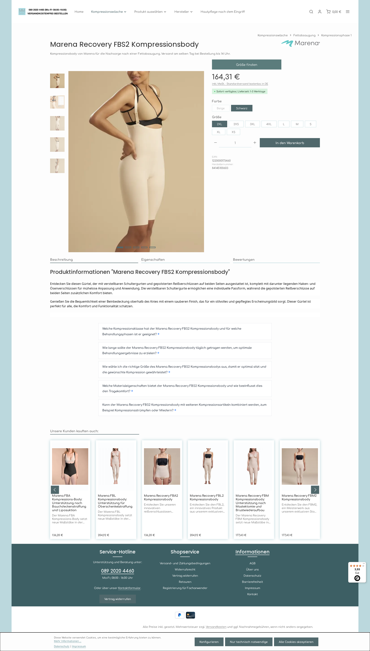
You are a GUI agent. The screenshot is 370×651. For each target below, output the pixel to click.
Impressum (252, 588)
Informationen (252, 552)
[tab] (94, 259)
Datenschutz (252, 575)
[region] (127, 161)
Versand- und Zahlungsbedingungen (185, 563)
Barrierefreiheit (252, 581)
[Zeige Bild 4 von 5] (144, 247)
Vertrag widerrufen (117, 599)
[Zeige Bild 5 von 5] (152, 247)
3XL (252, 124)
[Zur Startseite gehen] (44, 11)
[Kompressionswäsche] (109, 11)
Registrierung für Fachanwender (185, 588)
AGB (253, 563)
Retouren (185, 581)
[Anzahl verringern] (215, 142)
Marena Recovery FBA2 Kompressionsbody (161, 497)
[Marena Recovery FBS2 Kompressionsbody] (136, 161)
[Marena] (300, 44)
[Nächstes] (315, 490)
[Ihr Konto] (320, 11)
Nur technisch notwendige (249, 641)
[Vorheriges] (55, 490)
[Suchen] (311, 11)
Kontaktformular (129, 588)
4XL (269, 124)
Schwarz (241, 108)
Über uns (252, 569)
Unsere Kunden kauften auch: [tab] (74, 431)
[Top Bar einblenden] (348, 11)
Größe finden (246, 64)
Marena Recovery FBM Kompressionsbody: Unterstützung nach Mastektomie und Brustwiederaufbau (252, 503)
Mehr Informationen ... (67, 641)
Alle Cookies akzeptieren (296, 641)
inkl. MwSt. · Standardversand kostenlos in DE (240, 83)
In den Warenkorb (290, 143)
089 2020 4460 (117, 571)
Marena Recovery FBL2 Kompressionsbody (207, 497)
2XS (236, 124)
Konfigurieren (209, 641)
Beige (223, 108)
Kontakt (252, 594)
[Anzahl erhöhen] (254, 142)
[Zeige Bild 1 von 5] (120, 247)
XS (233, 132)
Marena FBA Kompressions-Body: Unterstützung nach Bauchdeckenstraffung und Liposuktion (69, 503)
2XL (219, 124)
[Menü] (364, 564)
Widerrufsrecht (185, 569)
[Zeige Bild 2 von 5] (128, 247)
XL (218, 132)
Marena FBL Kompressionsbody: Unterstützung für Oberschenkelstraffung (115, 501)
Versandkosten (216, 626)
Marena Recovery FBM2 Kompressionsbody (299, 497)
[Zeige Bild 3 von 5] (136, 247)
